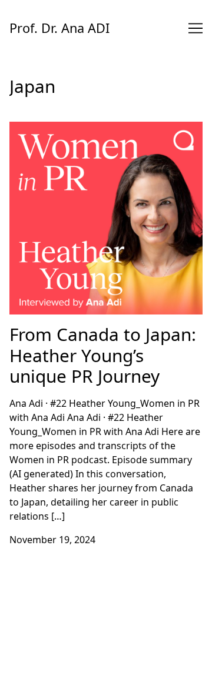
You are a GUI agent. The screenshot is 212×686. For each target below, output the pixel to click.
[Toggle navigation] (195, 28)
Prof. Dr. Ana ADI (59, 27)
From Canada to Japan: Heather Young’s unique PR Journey (97, 135)
